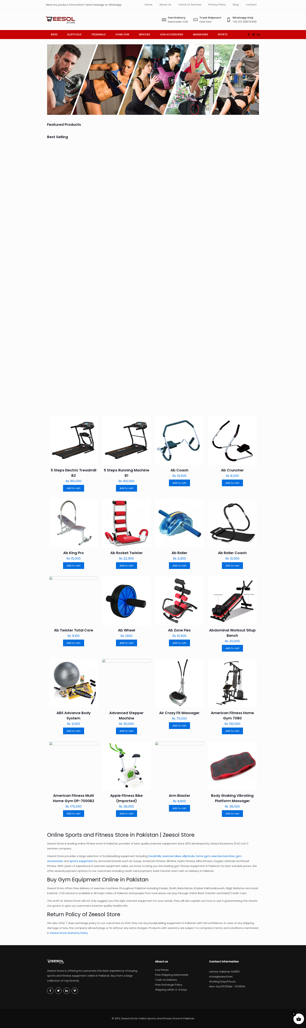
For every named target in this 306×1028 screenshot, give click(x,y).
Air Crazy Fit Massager (179, 712)
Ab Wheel (126, 630)
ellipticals (188, 856)
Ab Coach (114, 196)
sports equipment (82, 861)
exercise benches (222, 856)
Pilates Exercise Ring (123, 267)
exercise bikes (172, 856)
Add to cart (74, 488)
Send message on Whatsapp (103, 5)
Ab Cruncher (169, 196)
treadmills (154, 856)
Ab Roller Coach (232, 552)
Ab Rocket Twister (227, 333)
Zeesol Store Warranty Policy (69, 933)
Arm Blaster (179, 795)
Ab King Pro (221, 267)
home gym (203, 856)
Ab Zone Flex (179, 630)
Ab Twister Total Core (73, 630)
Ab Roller (179, 552)
